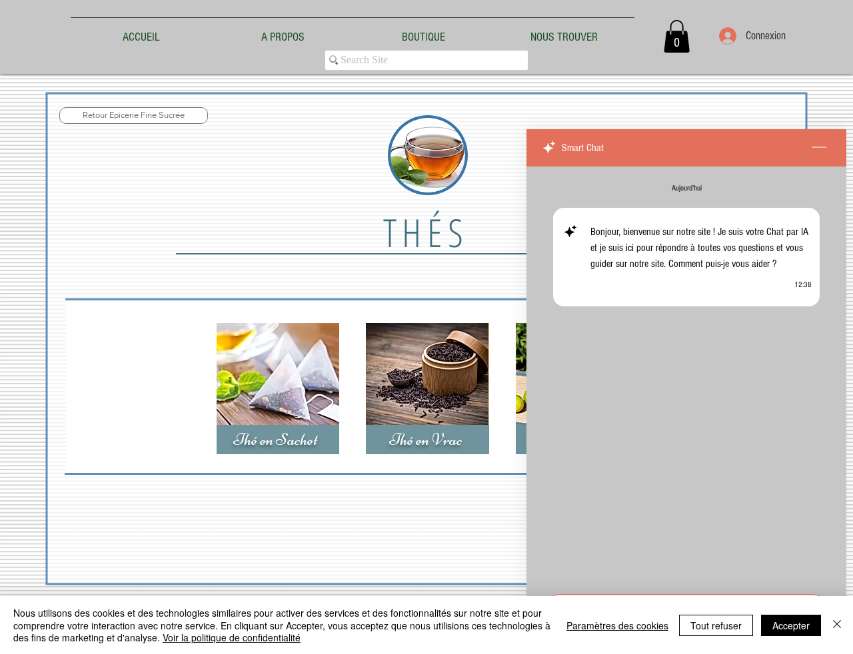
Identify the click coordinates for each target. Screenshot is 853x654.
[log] (686, 376)
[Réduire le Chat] (819, 148)
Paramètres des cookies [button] (617, 625)
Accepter (791, 625)
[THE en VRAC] (427, 388)
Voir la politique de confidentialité (232, 637)
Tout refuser (716, 625)
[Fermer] (837, 625)
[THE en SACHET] (278, 388)
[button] (676, 36)
